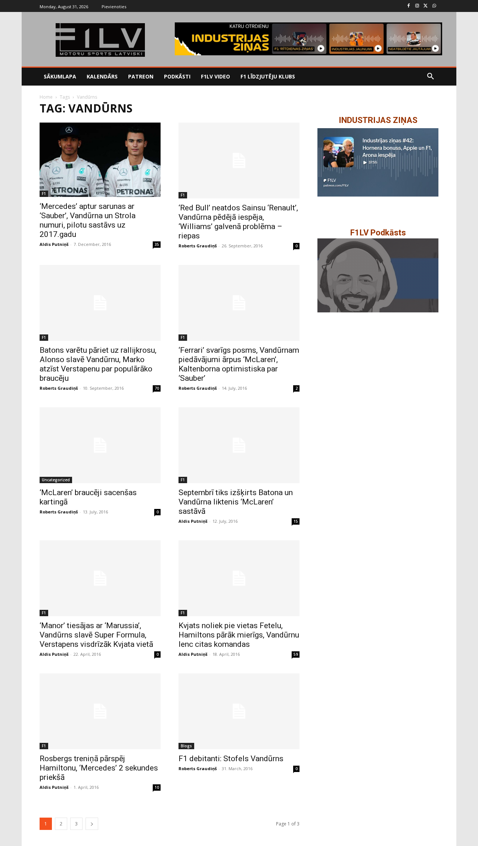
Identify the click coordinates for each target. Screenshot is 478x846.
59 (296, 654)
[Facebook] (408, 6)
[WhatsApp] (434, 6)
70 (157, 388)
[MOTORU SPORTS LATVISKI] (100, 40)
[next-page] (92, 824)
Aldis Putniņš (54, 244)
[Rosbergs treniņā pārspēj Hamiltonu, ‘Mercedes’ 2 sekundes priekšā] (100, 711)
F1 (44, 193)
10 (157, 787)
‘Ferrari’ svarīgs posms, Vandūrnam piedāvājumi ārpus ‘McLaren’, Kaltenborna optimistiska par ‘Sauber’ (239, 364)
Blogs (186, 745)
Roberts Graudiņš (198, 245)
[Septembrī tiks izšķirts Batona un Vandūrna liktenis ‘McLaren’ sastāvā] (239, 445)
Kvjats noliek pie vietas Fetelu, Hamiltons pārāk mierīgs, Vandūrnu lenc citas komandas (239, 635)
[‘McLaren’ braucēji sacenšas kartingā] (100, 445)
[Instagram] (417, 6)
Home (46, 97)
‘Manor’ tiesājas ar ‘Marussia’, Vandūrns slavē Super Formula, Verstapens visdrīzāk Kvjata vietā (96, 635)
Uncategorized (56, 479)
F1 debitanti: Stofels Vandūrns (231, 758)
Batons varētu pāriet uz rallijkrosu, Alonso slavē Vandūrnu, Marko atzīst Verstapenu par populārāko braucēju (98, 364)
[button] (431, 77)
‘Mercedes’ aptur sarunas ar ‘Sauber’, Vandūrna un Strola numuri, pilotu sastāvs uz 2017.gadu (88, 220)
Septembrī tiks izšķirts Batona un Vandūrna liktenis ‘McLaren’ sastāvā (236, 502)
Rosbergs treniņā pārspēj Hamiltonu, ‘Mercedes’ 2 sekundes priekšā (99, 768)
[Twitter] (425, 6)
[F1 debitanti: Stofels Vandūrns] (239, 711)
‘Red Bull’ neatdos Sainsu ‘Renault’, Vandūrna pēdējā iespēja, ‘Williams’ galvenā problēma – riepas (238, 221)
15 (296, 521)
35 (157, 244)
